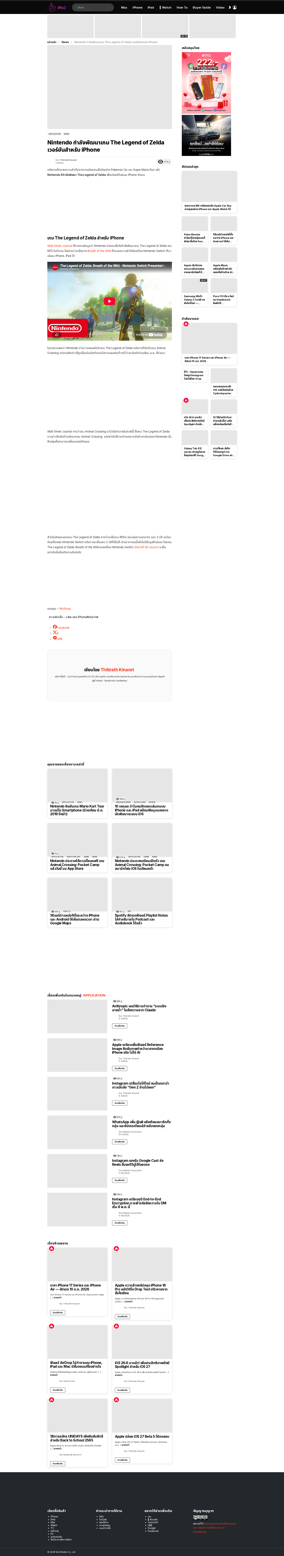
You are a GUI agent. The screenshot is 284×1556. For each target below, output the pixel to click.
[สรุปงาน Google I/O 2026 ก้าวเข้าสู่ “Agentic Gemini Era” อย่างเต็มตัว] (212, 26)
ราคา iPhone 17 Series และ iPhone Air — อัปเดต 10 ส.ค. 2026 (75, 1287)
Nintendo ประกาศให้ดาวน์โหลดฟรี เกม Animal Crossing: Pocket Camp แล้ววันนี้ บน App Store (77, 865)
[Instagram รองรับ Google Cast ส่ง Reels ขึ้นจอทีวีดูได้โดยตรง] (77, 1171)
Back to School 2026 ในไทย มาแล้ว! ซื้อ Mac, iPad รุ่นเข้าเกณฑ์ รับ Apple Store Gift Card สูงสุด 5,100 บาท (70, 32)
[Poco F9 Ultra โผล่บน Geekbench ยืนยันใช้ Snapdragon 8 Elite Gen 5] (224, 285)
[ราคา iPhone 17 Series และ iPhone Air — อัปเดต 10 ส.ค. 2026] (77, 1264)
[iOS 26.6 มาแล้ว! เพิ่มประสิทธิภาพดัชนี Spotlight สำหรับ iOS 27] (142, 1342)
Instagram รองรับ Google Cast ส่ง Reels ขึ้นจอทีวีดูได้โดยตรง (137, 1162)
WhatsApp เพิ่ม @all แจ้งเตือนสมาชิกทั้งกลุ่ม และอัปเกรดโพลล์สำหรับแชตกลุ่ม (141, 1124)
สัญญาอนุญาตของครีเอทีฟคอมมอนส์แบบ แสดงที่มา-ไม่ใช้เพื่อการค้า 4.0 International (214, 1527)
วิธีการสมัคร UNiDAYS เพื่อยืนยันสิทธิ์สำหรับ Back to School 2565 (76, 1438)
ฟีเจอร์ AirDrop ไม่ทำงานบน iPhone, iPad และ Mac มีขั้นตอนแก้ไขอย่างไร (76, 1365)
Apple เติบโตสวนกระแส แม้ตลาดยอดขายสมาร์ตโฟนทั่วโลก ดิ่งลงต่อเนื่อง (194, 269)
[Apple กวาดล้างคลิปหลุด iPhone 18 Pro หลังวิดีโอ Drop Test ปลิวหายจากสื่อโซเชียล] (142, 1264)
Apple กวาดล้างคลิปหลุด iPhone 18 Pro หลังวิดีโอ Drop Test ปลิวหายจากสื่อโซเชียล (141, 1289)
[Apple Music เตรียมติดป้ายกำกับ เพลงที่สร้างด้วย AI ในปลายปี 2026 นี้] (224, 254)
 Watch (165, 7)
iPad (151, 7)
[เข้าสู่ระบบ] (235, 7)
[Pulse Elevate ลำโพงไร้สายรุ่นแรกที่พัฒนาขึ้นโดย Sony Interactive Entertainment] (195, 223)
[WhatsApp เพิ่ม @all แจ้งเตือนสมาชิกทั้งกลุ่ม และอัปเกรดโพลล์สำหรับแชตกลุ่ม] (77, 1132)
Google (152, 1528)
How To (182, 7)
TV (52, 1528)
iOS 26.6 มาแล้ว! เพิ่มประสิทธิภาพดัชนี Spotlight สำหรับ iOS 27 (142, 1365)
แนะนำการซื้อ (105, 1528)
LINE (150, 1525)
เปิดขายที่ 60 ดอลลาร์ (146, 547)
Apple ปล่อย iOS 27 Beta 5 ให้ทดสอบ (142, 1437)
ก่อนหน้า (49, 26)
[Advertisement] (109, 204)
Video (220, 7)
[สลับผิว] (229, 7)
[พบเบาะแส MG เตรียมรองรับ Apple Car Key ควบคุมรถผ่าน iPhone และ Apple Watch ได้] (209, 186)
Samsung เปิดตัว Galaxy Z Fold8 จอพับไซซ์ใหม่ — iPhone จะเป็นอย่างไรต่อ (194, 300)
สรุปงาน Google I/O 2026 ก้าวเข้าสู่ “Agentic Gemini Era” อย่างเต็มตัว (210, 33)
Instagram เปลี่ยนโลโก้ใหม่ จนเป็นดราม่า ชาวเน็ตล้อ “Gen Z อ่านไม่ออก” (140, 1085)
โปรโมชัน (103, 1519)
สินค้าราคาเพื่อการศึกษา (61, 1539)
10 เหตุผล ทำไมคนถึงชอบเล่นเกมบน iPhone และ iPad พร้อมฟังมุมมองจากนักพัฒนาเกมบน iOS (141, 810)
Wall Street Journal (59, 245)
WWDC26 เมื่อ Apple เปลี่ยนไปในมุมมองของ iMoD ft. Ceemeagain (165, 33)
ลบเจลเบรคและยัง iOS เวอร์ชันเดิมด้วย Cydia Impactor (223, 390)
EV (52, 1533)
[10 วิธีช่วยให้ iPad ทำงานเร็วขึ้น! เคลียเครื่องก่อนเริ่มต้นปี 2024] (224, 406)
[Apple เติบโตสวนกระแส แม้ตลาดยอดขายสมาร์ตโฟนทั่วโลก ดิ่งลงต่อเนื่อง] (195, 254)
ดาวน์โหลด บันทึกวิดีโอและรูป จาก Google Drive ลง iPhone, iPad (222, 452)
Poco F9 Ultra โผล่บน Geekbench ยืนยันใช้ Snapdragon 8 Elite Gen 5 (223, 300)
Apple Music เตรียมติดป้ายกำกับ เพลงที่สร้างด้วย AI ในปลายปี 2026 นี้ (222, 269)
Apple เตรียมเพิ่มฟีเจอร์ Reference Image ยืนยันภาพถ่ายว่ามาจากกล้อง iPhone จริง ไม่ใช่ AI (138, 1048)
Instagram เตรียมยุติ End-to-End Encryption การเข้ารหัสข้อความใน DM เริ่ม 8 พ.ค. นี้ (139, 1203)
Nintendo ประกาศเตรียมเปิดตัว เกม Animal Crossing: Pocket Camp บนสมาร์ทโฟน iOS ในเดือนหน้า (142, 865)
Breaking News (123, 802)
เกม (149, 1516)
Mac (124, 7)
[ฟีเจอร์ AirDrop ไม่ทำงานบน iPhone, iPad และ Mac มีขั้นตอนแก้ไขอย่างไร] (77, 1342)
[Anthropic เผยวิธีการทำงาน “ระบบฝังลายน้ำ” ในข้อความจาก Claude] (77, 1016)
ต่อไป (235, 26)
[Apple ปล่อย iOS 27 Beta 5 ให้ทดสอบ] (142, 1416)
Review (152, 802)
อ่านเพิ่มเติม (120, 1026)
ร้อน (51, 1248)
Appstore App (73, 857)
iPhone (137, 7)
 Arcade (153, 1519)
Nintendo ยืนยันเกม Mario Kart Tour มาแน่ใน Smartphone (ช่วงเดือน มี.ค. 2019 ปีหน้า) (77, 810)
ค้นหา (77, 7)
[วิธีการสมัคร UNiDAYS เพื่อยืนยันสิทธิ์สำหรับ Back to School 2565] (77, 1415)
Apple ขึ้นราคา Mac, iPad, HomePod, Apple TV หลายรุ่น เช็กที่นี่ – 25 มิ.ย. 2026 (117, 32)
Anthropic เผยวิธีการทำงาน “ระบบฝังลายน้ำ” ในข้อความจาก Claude (139, 1008)
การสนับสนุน (104, 1525)
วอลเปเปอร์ (153, 1522)
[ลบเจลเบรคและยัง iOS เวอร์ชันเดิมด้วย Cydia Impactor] (224, 375)
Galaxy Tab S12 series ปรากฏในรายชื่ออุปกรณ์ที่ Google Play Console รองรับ (194, 452)
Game (86, 857)
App (129, 911)
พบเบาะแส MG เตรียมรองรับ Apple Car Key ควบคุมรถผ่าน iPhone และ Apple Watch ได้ (208, 207)
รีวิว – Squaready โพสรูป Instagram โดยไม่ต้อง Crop (193, 375)
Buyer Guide (202, 7)
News (79, 802)
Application (68, 802)
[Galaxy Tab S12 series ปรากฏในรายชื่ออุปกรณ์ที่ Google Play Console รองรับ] (195, 437)
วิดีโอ (101, 1516)
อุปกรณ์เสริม (56, 1536)
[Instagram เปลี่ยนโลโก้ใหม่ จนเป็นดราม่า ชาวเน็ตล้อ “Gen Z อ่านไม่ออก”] (77, 1094)
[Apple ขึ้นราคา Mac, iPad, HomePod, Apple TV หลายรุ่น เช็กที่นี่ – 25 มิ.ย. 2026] (118, 26)
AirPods (55, 1531)
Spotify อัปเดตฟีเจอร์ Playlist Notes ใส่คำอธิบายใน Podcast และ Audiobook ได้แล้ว (141, 919)
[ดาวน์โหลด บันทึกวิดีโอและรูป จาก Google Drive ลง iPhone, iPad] (224, 437)
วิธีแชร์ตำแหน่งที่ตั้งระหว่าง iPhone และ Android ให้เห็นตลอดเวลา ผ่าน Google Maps (74, 919)
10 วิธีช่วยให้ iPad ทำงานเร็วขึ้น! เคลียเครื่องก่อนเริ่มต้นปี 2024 (222, 421)
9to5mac (65, 608)
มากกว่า (57, 1297)
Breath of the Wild (99, 251)
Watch (54, 1525)
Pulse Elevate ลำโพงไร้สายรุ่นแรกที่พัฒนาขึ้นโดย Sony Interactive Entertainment (194, 238)
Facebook (153, 1531)
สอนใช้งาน (103, 1522)
